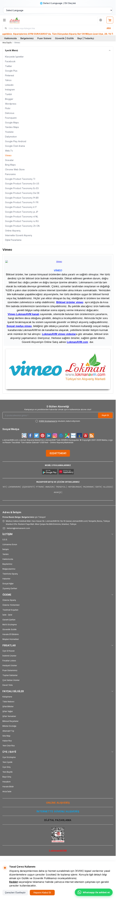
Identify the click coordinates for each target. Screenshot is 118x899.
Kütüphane (7, 697)
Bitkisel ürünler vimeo (69, 302)
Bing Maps (10, 164)
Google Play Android (15, 141)
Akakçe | (58, 492)
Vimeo (8, 155)
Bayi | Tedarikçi (85, 38)
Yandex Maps (12, 127)
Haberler (6, 579)
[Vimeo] (57, 369)
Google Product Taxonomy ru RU (22, 221)
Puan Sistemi (44, 38)
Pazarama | (88, 487)
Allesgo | (108, 487)
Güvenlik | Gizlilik (64, 38)
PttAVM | (40, 487)
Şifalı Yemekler (9, 716)
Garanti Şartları (8, 619)
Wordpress (10, 103)
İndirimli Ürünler (9, 656)
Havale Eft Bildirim (10, 634)
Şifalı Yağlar (7, 711)
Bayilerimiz (7, 564)
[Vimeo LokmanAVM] (57, 261)
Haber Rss (7, 741)
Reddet (13, 881)
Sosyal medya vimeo (19, 326)
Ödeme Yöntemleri (11, 605)
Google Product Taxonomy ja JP (21, 211)
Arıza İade (6, 791)
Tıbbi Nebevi (8, 701)
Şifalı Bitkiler (8, 706)
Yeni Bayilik (7, 772)
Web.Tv (9, 150)
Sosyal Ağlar (8, 583)
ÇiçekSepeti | (28, 487)
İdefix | (98, 487)
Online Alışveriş (12, 230)
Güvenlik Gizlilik (9, 629)
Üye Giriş (6, 767)
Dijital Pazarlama (13, 240)
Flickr (7, 108)
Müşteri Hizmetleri (10, 639)
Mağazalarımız (8, 569)
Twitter (8, 66)
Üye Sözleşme (9, 757)
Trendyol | (61, 487)
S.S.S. (5, 539)
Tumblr (8, 94)
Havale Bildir (8, 786)
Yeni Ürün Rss (8, 745)
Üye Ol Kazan (8, 651)
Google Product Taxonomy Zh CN (22, 226)
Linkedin (9, 85)
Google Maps (12, 122)
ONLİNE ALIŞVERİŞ (58, 802)
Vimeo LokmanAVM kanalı (23, 314)
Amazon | (50, 487)
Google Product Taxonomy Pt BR (22, 197)
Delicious (9, 113)
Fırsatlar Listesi (9, 660)
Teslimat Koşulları (10, 610)
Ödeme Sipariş (9, 600)
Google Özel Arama (15, 146)
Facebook (10, 61)
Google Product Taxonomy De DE (22, 193)
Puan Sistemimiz (9, 670)
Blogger (9, 99)
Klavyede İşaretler (14, 56)
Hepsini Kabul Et (42, 892)
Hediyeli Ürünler (9, 665)
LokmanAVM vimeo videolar (59, 334)
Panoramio (10, 174)
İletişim (5, 549)
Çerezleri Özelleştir (15, 892)
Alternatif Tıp (8, 731)
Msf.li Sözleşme (9, 624)
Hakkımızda (10, 38)
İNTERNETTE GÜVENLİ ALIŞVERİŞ (58, 811)
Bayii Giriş (6, 777)
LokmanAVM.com (77, 341)
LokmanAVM (58, 850)
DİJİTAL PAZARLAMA (57, 820)
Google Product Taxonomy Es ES (22, 188)
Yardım (5, 554)
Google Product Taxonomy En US (22, 183)
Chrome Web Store (15, 169)
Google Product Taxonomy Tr (20, 179)
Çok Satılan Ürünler (11, 680)
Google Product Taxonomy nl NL (21, 216)
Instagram (10, 89)
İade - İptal (7, 615)
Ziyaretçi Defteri (9, 588)
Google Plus (11, 70)
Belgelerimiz (27, 38)
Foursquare (11, 117)
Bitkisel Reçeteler (10, 721)
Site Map (6, 736)
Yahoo (8, 80)
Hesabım (6, 782)
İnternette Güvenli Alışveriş (18, 235)
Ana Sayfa (7, 42)
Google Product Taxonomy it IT (21, 207)
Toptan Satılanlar (10, 675)
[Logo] (24, 20)
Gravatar (9, 160)
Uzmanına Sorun (9, 544)
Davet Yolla (7, 685)
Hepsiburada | (75, 487)
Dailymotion (11, 136)
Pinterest (9, 75)
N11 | (5, 487)
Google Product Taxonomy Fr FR (21, 202)
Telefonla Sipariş (10, 574)
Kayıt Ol (105, 415)
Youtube (9, 132)
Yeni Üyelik (7, 762)
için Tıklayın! (24, 517)
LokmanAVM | (14, 487)
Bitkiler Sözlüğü (9, 726)
